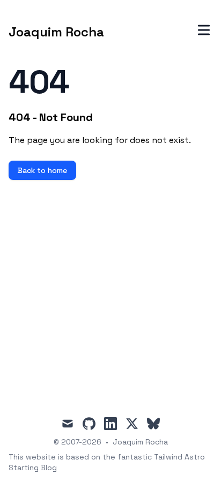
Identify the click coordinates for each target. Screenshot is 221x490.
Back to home (42, 170)
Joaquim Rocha (140, 442)
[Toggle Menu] (203, 30)
